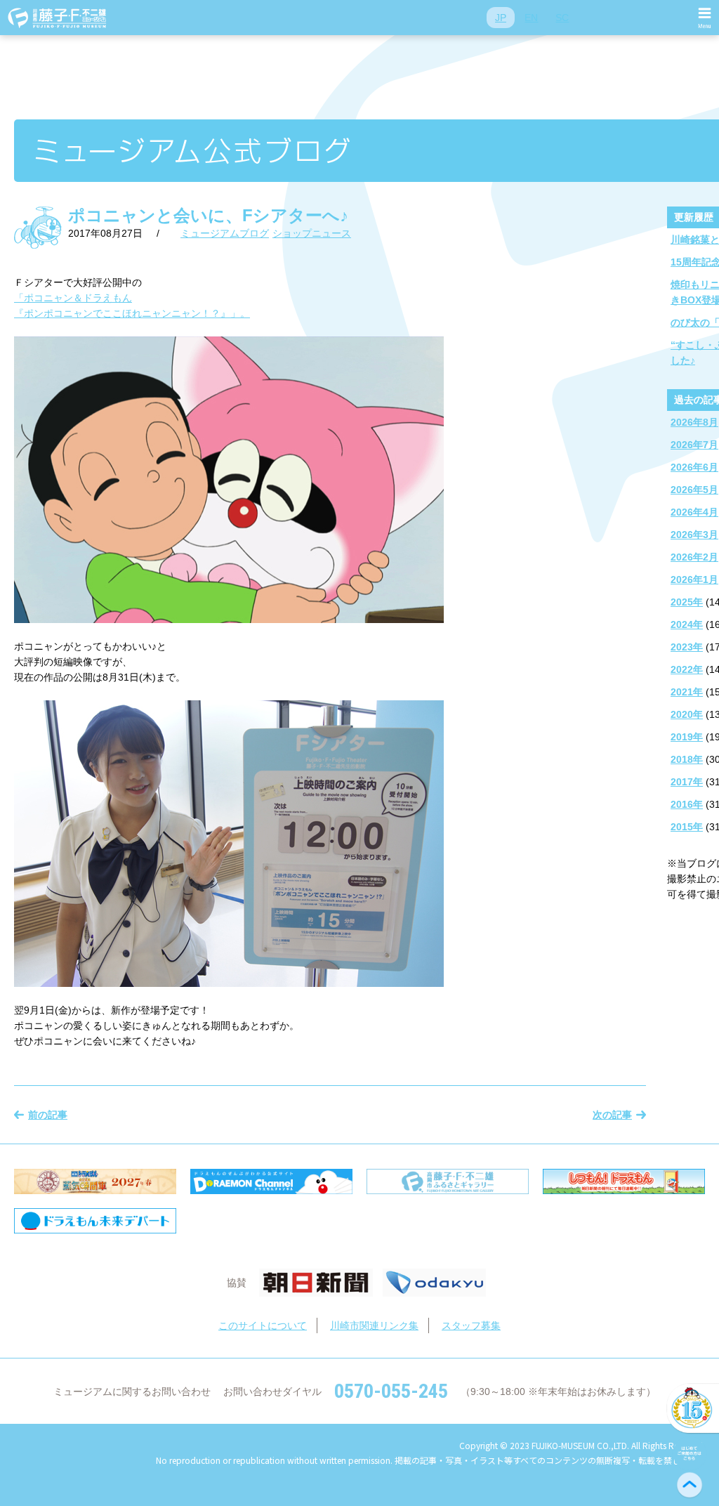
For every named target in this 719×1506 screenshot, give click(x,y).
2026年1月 (694, 579)
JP (500, 17)
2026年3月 (694, 534)
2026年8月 (694, 422)
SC (562, 17)
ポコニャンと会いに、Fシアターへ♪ (208, 215)
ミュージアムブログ (224, 233)
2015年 (687, 826)
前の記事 (47, 1114)
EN (531, 17)
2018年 (687, 759)
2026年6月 (694, 467)
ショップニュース (311, 233)
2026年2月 (694, 557)
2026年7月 (694, 444)
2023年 (687, 647)
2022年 (687, 669)
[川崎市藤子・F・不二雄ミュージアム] (57, 17)
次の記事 (612, 1114)
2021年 (687, 692)
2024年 (687, 624)
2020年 (687, 714)
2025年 (687, 602)
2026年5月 (694, 489)
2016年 (687, 804)
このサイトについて (262, 1325)
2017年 (687, 781)
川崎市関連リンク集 (374, 1325)
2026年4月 (694, 512)
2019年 (687, 736)
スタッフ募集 (471, 1325)
